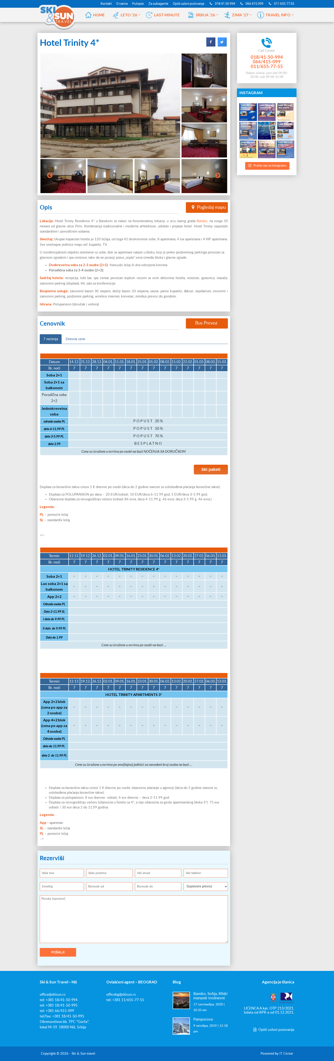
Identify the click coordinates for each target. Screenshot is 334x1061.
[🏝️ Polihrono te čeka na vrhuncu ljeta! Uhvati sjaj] (248, 131)
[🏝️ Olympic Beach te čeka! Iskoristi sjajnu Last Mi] (267, 149)
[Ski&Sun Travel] (57, 14)
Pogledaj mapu (211, 207)
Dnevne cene (75, 339)
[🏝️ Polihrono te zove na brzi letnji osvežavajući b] (285, 149)
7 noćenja (50, 339)
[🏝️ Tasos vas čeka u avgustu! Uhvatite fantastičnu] (248, 112)
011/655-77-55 (267, 66)
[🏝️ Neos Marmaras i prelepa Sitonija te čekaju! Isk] (285, 131)
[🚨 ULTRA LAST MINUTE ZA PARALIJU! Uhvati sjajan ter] (248, 149)
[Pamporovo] (181, 1026)
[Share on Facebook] (210, 45)
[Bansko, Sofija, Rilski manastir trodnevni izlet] (181, 1000)
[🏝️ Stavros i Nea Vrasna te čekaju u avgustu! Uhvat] (285, 112)
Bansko (202, 221)
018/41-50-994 (267, 57)
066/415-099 (267, 61)
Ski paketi (210, 469)
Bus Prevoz (206, 323)
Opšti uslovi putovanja (275, 1030)
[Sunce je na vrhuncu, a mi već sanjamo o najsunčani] (267, 131)
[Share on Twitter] (222, 45)
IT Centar (286, 1053)
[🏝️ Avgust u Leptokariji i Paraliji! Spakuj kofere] (267, 112)
